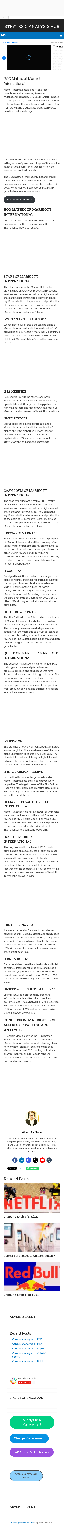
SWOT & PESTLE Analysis (32, 1452)
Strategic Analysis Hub (31, 26)
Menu (4, 35)
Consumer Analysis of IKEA (27, 1344)
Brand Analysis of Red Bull (21, 1295)
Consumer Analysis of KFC (27, 1339)
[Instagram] (28, 1160)
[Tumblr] (49, 1160)
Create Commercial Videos (26, 1476)
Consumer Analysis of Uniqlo (28, 1361)
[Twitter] (35, 1160)
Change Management (29, 1438)
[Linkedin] (21, 1160)
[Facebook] (15, 1160)
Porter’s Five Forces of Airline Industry (30, 1255)
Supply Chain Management (31, 1422)
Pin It (21, 1168)
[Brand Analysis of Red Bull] (32, 1276)
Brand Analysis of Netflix (21, 1216)
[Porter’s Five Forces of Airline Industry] (32, 1237)
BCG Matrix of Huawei (19, 199)
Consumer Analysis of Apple (28, 1348)
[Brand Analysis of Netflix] (32, 1198)
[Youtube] (42, 1160)
